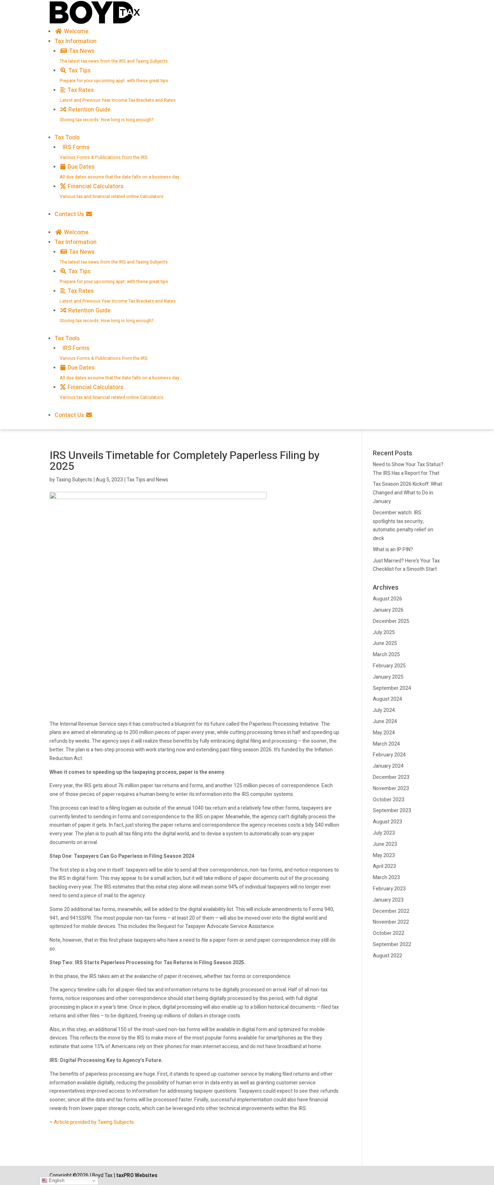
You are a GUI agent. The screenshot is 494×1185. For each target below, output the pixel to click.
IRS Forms (104, 152)
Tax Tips (114, 75)
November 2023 (391, 788)
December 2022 (391, 911)
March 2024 (386, 744)
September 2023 (392, 810)
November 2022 (391, 922)
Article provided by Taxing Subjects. (94, 1122)
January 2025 (388, 677)
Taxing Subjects (74, 480)
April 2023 (384, 866)
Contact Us (70, 214)
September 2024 (392, 688)
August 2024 (387, 699)
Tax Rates (118, 95)
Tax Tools (67, 137)
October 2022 (388, 933)
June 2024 (385, 721)
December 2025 (391, 621)
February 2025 (389, 666)
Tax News (114, 55)
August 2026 (387, 599)
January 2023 (388, 900)
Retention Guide (107, 114)
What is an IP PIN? (393, 549)
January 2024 (388, 766)
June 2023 (385, 844)
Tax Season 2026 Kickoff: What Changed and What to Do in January (407, 492)
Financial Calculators (111, 191)
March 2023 (386, 877)
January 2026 (388, 610)
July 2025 (384, 632)
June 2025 (385, 643)
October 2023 (388, 800)
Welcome (76, 31)
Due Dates (121, 171)
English (55, 1180)
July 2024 (384, 710)
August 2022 (387, 956)
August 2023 (387, 822)
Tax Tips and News (147, 480)
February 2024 (389, 755)
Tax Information (76, 41)
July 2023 (384, 833)
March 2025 (386, 654)
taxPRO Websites (136, 1175)
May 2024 (384, 733)
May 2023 (384, 855)
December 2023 (391, 777)
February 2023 (389, 889)
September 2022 (392, 944)
